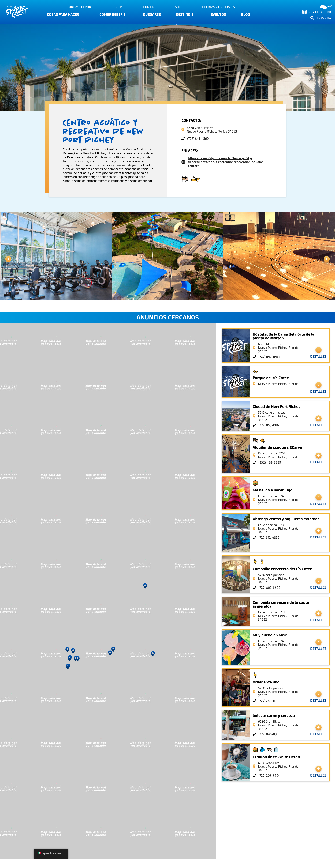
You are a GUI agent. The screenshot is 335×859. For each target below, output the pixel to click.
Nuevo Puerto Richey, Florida (278, 384)
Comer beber (111, 14)
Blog (245, 14)
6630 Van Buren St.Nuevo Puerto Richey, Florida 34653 (212, 129)
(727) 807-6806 (269, 587)
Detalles (318, 356)
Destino (183, 14)
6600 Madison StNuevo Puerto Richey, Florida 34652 (278, 347)
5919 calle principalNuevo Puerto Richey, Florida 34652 (278, 416)
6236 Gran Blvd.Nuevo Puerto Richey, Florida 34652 (278, 725)
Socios (180, 7)
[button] (145, 586)
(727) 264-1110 (268, 701)
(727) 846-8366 (269, 734)
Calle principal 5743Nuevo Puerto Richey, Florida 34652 (278, 499)
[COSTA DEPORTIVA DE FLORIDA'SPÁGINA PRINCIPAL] (14, 12)
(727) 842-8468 (269, 357)
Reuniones (149, 7)
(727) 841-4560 (198, 138)
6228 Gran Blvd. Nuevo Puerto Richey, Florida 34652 (278, 766)
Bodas (119, 7)
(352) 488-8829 (269, 462)
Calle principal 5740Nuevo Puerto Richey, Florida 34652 (278, 644)
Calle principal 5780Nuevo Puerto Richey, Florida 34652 (278, 528)
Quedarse (152, 14)
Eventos (218, 14)
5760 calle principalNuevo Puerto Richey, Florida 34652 (278, 578)
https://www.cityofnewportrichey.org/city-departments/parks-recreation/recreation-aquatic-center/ (226, 162)
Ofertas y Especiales (218, 7)
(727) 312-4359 (268, 537)
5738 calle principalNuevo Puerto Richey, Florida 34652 (278, 691)
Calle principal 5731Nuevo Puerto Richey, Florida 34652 (278, 615)
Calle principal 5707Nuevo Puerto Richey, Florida (278, 455)
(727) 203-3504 (269, 775)
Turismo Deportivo (82, 7)
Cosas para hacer (63, 14)
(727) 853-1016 (268, 425)
